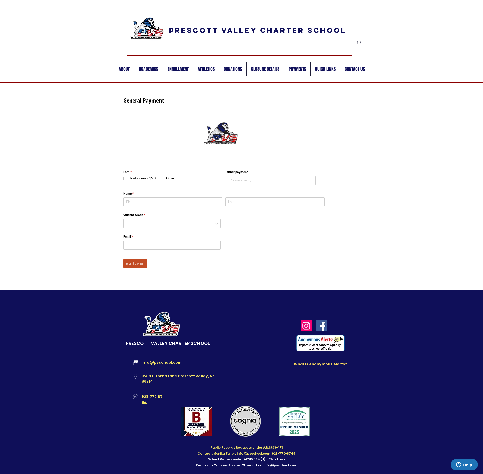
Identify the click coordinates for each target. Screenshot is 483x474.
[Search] (359, 42)
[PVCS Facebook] (321, 325)
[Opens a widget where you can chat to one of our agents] (464, 465)
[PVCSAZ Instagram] (306, 325)
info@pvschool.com (280, 465)
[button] (325, 69)
